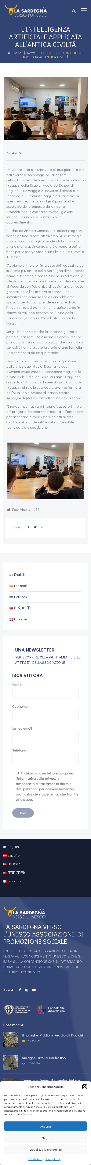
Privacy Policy (53, 1159)
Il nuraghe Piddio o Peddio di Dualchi (52, 1035)
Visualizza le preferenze (46, 1149)
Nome (17, 684)
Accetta (45, 1126)
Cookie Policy (35, 1159)
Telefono (19, 750)
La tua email (22, 728)
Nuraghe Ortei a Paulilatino (44, 1057)
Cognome (20, 706)
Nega (45, 1138)
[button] (85, 1087)
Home (16, 53)
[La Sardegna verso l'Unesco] (26, 10)
